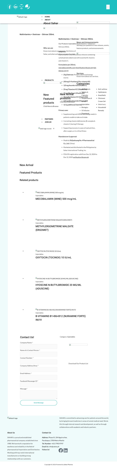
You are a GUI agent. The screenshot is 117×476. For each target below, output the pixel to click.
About (47, 20)
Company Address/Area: (29, 366)
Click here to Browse (67, 102)
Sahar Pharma (68, 464)
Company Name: (26, 343)
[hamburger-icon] (108, 17)
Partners (49, 119)
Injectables (71, 337)
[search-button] (108, 11)
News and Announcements (87, 42)
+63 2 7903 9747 (57, 444)
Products (49, 80)
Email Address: (26, 373)
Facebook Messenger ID (29, 381)
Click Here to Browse (50, 106)
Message (23, 389)
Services (80, 73)
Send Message (39, 403)
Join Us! (48, 122)
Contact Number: (26, 358)
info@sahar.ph (54, 447)
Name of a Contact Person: (30, 350)
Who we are (48, 48)
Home (47, 17)
